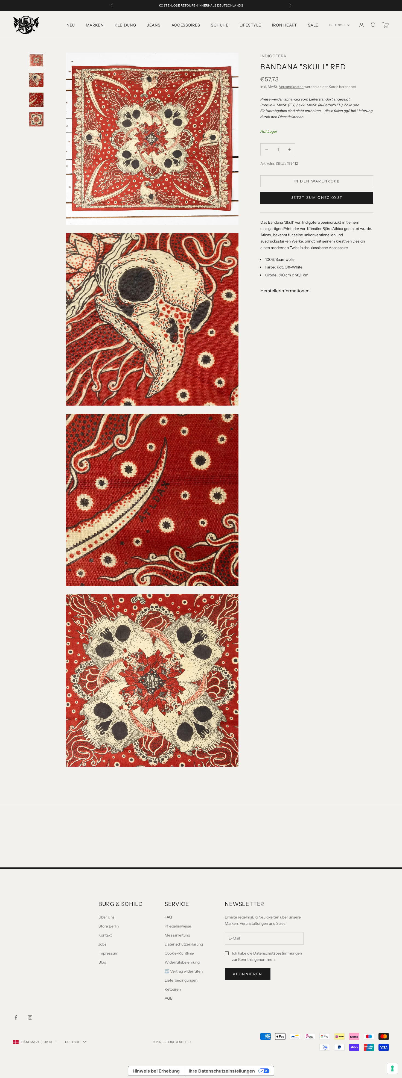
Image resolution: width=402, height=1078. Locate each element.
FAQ (168, 917)
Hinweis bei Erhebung (156, 1071)
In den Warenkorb (317, 181)
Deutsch (337, 25)
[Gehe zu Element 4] (36, 119)
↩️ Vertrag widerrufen (184, 971)
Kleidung (125, 25)
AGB (169, 998)
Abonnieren (247, 974)
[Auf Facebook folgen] (16, 1017)
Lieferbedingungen (181, 980)
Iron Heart (284, 25)
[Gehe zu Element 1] (36, 60)
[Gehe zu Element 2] (36, 80)
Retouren (173, 989)
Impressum (108, 953)
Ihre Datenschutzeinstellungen (222, 1071)
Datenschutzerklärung (184, 944)
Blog (102, 962)
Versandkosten (291, 86)
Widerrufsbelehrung (182, 962)
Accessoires (185, 25)
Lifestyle (250, 25)
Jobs (102, 944)
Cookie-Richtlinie (179, 953)
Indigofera (273, 56)
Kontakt (105, 935)
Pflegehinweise (178, 926)
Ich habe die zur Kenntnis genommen (267, 956)
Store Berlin (108, 926)
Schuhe (219, 25)
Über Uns (106, 917)
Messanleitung (177, 935)
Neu (70, 25)
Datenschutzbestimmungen (277, 953)
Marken (95, 25)
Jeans (154, 25)
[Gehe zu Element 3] (36, 99)
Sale (313, 25)
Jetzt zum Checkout (316, 197)
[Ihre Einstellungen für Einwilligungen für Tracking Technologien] (392, 1068)
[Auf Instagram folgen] (30, 1017)
